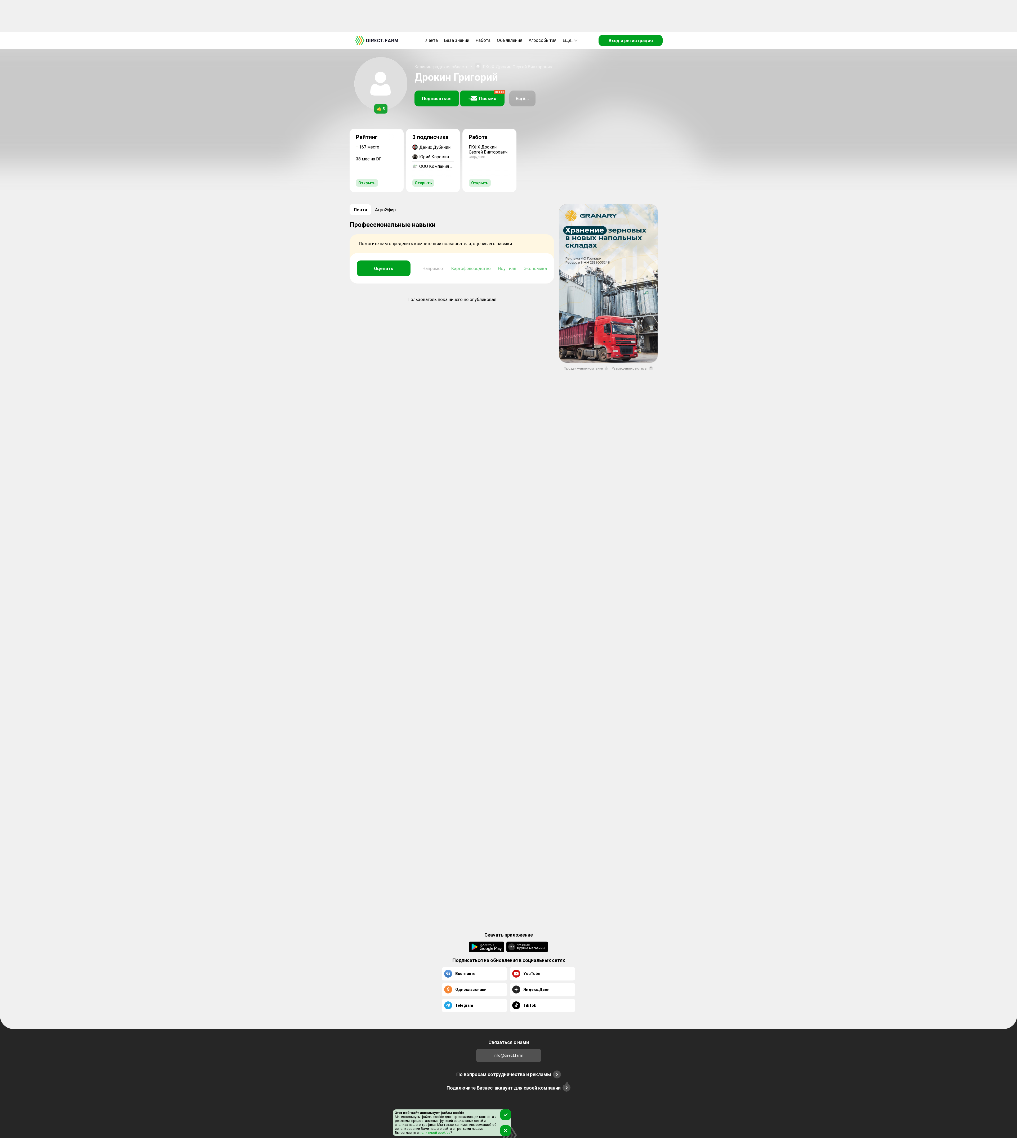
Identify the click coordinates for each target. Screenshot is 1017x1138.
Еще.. (568, 40)
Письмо (491, 96)
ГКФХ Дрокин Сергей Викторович (517, 66)
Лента (431, 40)
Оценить (383, 268)
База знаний (456, 40)
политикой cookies (434, 1133)
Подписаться (437, 98)
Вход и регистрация (631, 40)
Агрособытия (542, 40)
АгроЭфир (385, 209)
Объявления (509, 40)
